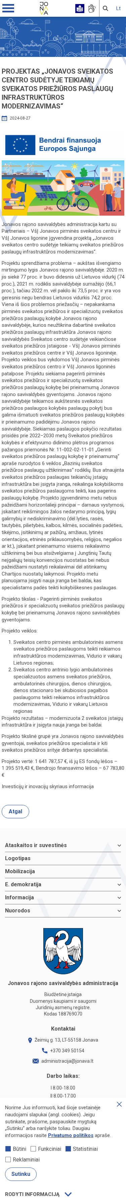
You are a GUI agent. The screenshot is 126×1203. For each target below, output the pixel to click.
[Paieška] (105, 8)
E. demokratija (23, 884)
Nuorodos (17, 910)
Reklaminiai (26, 1159)
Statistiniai (85, 1149)
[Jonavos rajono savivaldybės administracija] (44, 7)
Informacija (19, 897)
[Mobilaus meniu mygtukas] (8, 8)
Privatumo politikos (70, 1135)
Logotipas (18, 858)
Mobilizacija (20, 871)
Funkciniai (49, 1149)
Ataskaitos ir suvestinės (36, 845)
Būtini (19, 1149)
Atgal (15, 811)
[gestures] (91, 8)
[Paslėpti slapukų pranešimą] (119, 1104)
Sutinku (20, 1174)
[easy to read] (79, 8)
